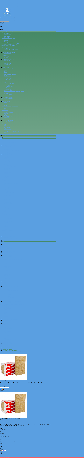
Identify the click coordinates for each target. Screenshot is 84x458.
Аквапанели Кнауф (7, 36)
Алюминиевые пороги (7, 62)
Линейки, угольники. (7, 107)
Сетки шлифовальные (7, 129)
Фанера (5, 82)
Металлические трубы (7, 95)
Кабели (5, 206)
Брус (4, 77)
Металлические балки (7, 89)
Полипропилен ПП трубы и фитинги (7, 240)
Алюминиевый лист (7, 167)
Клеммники (5, 103)
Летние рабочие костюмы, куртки (9, 111)
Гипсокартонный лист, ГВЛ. (8, 37)
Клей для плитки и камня (6, 67)
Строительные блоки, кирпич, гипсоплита (8, 52)
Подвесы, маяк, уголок (7, 34)
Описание (1, 423)
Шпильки (5, 72)
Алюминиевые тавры (7, 64)
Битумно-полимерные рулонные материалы (10, 44)
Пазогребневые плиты (7, 53)
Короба (5, 104)
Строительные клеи (5, 55)
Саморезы (5, 70)
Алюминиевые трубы (7, 171)
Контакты (17, 3)
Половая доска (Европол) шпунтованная (10, 74)
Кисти (5, 125)
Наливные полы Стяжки (7, 39)
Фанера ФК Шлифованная (10, 190)
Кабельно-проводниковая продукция (7, 98)
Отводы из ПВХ (6, 132)
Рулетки (5, 109)
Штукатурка (6, 40)
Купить (1, 388)
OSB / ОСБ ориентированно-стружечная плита (11, 183)
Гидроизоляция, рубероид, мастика (7, 42)
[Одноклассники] (2, 389)
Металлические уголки (7, 202)
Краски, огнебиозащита (7, 153)
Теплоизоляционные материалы (7, 47)
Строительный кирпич (7, 54)
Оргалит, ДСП (6, 87)
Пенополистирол (6, 50)
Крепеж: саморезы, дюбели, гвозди (7, 68)
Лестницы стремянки (7, 127)
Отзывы (3, 421)
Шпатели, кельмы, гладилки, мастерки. (10, 232)
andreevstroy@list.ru (11, 18)
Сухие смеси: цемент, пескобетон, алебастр (8, 38)
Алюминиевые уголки (7, 65)
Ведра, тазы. (6, 119)
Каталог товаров (4, 135)
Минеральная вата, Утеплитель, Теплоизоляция (11, 49)
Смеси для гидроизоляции (8, 149)
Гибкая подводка (6, 130)
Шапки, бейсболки (7, 115)
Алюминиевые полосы (7, 168)
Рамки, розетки (6, 105)
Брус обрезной (8, 79)
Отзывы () (2, 435)
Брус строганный (8, 78)
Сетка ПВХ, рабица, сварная (8, 94)
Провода (5, 100)
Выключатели (6, 209)
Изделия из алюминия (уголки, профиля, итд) (9, 59)
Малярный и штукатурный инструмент (8, 123)
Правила (5, 126)
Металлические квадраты (8, 90)
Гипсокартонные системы (6, 32)
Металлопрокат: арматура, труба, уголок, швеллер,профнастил (11, 194)
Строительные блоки (7, 160)
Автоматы (5, 102)
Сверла (5, 128)
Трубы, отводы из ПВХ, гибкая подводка (8, 236)
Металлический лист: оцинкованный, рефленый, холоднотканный (14, 91)
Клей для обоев (6, 164)
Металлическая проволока (8, 92)
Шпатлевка (5, 41)
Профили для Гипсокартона (8, 141)
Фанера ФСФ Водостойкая (10, 83)
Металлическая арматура (7, 88)
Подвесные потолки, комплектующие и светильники (10, 106)
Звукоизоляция (6, 48)
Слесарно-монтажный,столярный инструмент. (9, 120)
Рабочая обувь (6, 113)
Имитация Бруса (6, 73)
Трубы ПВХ (5, 133)
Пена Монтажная (6, 56)
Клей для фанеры (6, 57)
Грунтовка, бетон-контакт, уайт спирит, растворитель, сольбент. (13, 152)
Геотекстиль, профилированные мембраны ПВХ (11, 43)
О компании (17, 1)
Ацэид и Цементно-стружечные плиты (10, 35)
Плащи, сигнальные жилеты (8, 114)
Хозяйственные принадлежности (7, 116)
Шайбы (5, 71)
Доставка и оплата (18, 2)
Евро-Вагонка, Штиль (7, 76)
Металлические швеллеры (8, 96)
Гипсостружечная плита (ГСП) (8, 33)
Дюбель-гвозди (6, 69)
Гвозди (5, 175)
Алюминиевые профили (7, 63)
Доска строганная (8, 187)
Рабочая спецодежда (5, 110)
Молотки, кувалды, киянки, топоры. (9, 121)
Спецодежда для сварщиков (8, 112)
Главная (3, 242)
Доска (5, 186)
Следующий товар (3, 353)
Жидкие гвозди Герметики (8, 58)
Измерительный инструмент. (6, 213)
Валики (5, 124)
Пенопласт (5, 51)
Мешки (5, 225)
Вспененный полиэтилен (8, 156)
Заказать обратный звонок (4, 18)
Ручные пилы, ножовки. (7, 122)
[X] (3, 389)
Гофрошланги (6, 205)
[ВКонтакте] (0, 389)
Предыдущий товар (3, 352)
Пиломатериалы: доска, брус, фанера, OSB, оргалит (10, 179)
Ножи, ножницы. (6, 228)
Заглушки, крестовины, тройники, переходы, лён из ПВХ (12, 131)
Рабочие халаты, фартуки (8, 221)
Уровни (5, 108)
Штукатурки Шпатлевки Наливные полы (8, 145)
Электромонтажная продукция (6, 101)
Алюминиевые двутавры (8, 60)
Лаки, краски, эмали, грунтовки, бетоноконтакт (9, 45)
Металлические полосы (7, 198)
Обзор (3, 420)
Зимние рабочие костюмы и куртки (9, 217)
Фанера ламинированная (9, 86)
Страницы (3, 241)
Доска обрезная (8, 81)
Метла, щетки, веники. (7, 224)
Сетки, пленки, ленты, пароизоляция (7, 97)
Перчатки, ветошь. (6, 117)
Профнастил (6, 93)
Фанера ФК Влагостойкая (9, 84)
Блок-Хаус (5, 75)
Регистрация (18, 6)
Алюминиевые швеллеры (8, 66)
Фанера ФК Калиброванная (10, 85)
